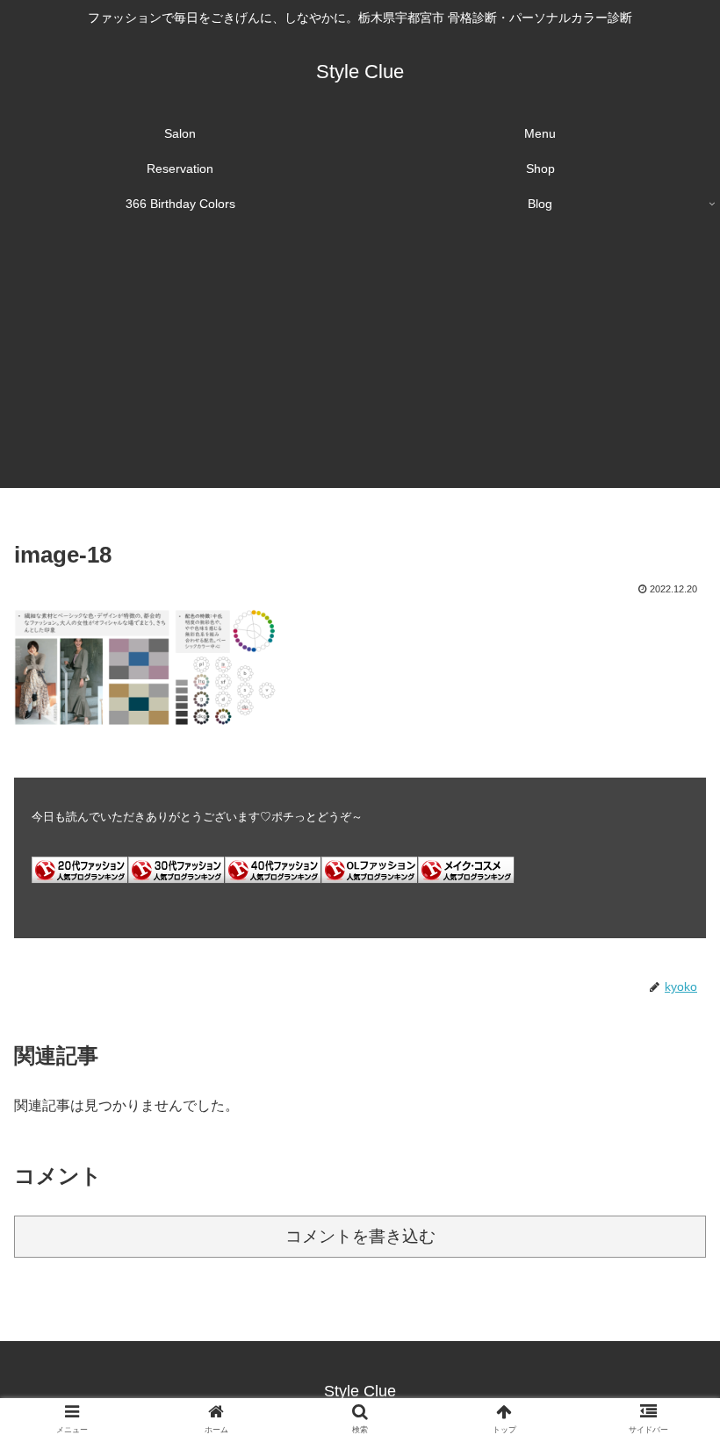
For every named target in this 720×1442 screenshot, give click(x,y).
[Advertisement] (360, 365)
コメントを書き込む (360, 1236)
